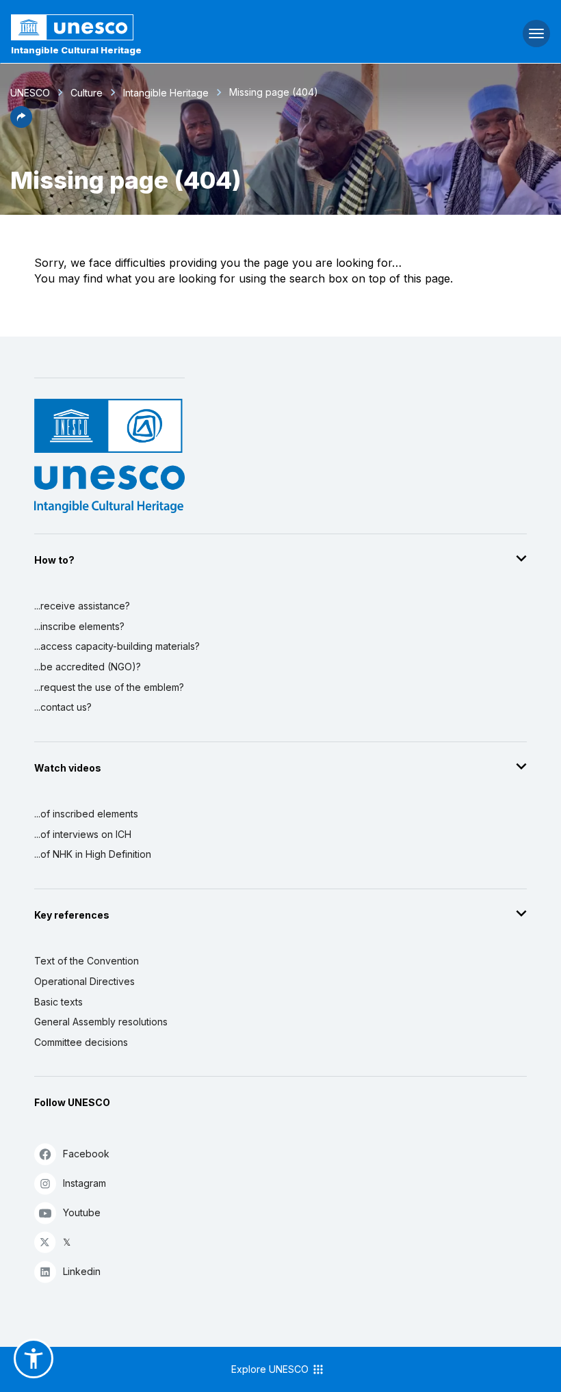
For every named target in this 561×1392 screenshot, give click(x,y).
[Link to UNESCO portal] (187, 27)
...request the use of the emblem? (109, 687)
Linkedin (82, 1271)
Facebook (86, 1153)
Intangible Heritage (166, 93)
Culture (86, 93)
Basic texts (58, 1002)
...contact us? (63, 707)
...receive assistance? (82, 606)
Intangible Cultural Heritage (76, 49)
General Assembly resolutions (101, 1021)
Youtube (82, 1212)
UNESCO (30, 93)
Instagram (84, 1183)
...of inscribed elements (86, 813)
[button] (21, 124)
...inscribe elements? (79, 626)
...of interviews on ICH (82, 834)
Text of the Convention (86, 961)
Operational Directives (84, 981)
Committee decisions (81, 1042)
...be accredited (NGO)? (87, 666)
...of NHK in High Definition (92, 854)
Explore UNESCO (271, 1369)
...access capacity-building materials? (117, 646)
